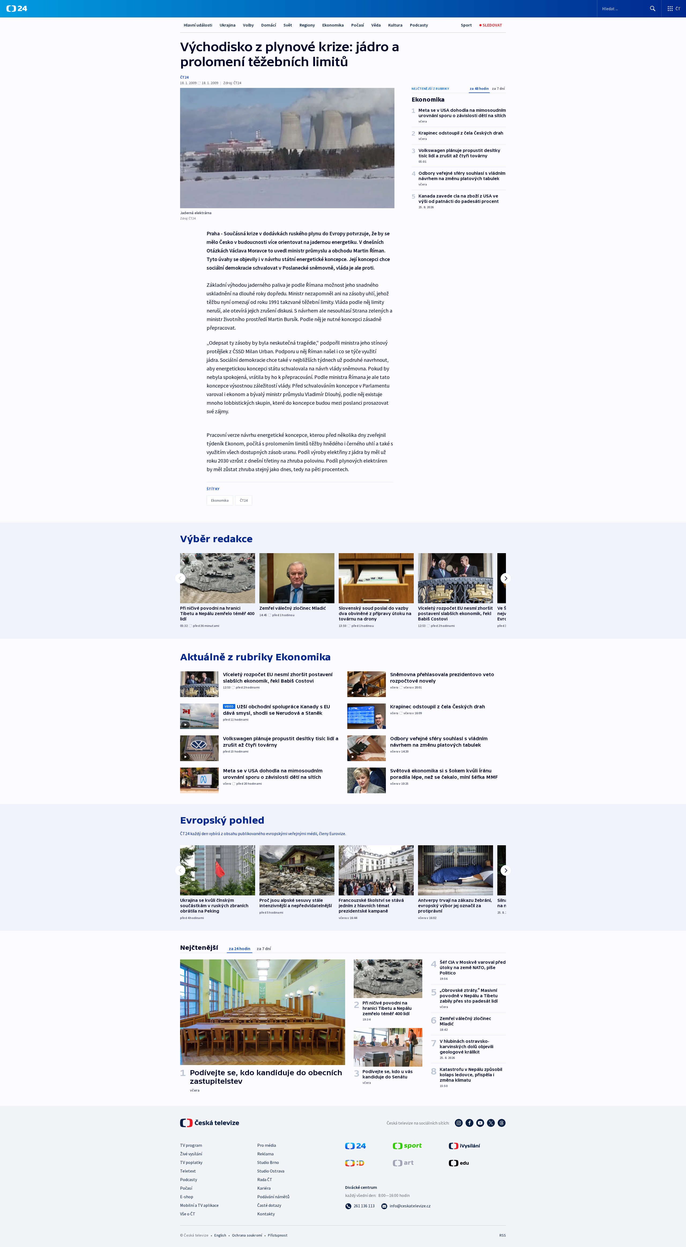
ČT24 (184, 77)
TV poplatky (191, 1162)
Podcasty (419, 25)
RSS (502, 1235)
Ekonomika (333, 25)
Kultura (395, 25)
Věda (376, 25)
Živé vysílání (191, 1153)
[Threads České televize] (501, 1123)
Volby (248, 25)
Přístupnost (277, 1235)
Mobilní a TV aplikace (199, 1205)
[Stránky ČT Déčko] (354, 1162)
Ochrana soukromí (247, 1235)
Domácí (268, 25)
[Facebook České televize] (469, 1123)
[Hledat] (652, 8)
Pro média (266, 1145)
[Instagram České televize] (458, 1123)
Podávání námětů (273, 1196)
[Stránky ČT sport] (407, 1145)
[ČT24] (16, 8)
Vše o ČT (187, 1213)
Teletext (188, 1171)
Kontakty (266, 1213)
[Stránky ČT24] (355, 1145)
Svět (288, 25)
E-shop (186, 1196)
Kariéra (264, 1188)
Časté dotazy (269, 1205)
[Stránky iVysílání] (464, 1145)
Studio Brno (268, 1162)
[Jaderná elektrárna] (287, 148)
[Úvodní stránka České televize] (210, 1123)
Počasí (357, 25)
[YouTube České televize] (480, 1123)
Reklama (265, 1153)
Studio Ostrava (270, 1171)
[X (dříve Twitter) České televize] (491, 1123)
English (220, 1235)
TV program (191, 1145)
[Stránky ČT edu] (459, 1162)
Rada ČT (264, 1179)
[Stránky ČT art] (403, 1162)
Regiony (307, 25)
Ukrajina (228, 25)
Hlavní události (198, 25)
